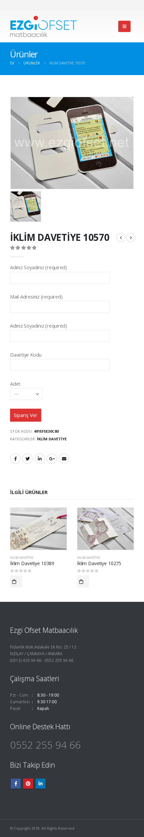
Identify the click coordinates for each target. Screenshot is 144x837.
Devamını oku (16, 581)
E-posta (64, 458)
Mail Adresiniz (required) (36, 296)
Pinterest (28, 784)
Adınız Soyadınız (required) (38, 267)
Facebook (15, 458)
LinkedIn (39, 458)
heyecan (27, 458)
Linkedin (40, 784)
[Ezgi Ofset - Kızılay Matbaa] (43, 26)
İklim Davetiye (52, 438)
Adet (15, 383)
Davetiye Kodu (26, 354)
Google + (52, 458)
